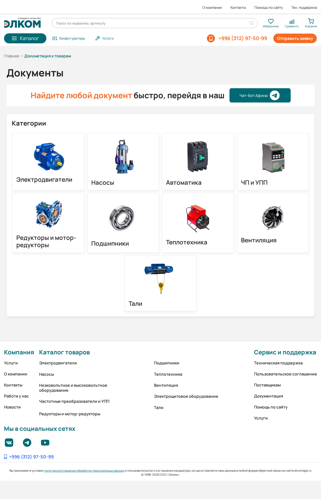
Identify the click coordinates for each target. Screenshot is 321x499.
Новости (12, 407)
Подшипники (110, 243)
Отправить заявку (295, 38)
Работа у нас (16, 395)
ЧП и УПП (254, 182)
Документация (268, 395)
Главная (11, 56)
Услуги (11, 362)
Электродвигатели (44, 179)
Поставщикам (267, 384)
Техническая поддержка (278, 362)
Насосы (102, 182)
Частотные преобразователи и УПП (74, 401)
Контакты (238, 8)
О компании (212, 8)
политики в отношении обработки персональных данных (84, 470)
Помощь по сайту (268, 8)
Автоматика (184, 182)
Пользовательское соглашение (285, 373)
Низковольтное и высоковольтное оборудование (73, 388)
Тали (135, 303)
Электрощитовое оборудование (186, 396)
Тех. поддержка (304, 8)
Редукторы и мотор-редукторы (46, 241)
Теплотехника (186, 242)
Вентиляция (259, 240)
